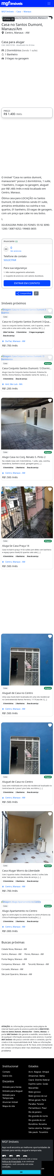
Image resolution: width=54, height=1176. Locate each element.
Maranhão (33, 1135)
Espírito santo (35, 1131)
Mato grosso (35, 1139)
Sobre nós (7, 1123)
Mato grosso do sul (38, 1143)
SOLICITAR (10, 307)
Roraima (43, 1172)
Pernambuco (35, 1156)
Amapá (45, 1119)
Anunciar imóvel (10, 1149)
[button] (5, 44)
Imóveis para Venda (12, 1134)
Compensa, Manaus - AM (13, 1012)
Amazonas (33, 1123)
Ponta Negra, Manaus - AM (14, 1007)
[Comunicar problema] (36, 341)
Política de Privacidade (11, 1161)
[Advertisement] (27, 131)
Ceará (31, 1127)
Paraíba (32, 1151)
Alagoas (37, 1119)
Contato (6, 1119)
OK (21, 1172)
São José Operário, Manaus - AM (17, 1022)
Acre (31, 1119)
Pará (44, 1147)
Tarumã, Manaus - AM (38, 1012)
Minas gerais (35, 1147)
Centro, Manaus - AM (17, 80)
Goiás (45, 1131)
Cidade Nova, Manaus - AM (14, 996)
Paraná (40, 1151)
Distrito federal (42, 1127)
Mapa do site (9, 1153)
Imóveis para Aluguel (12, 1138)
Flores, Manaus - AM (34, 1002)
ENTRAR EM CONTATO (27, 331)
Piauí (44, 1156)
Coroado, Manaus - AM (12, 1017)
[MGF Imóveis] (12, 3)
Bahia (42, 1123)
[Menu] (48, 3)
